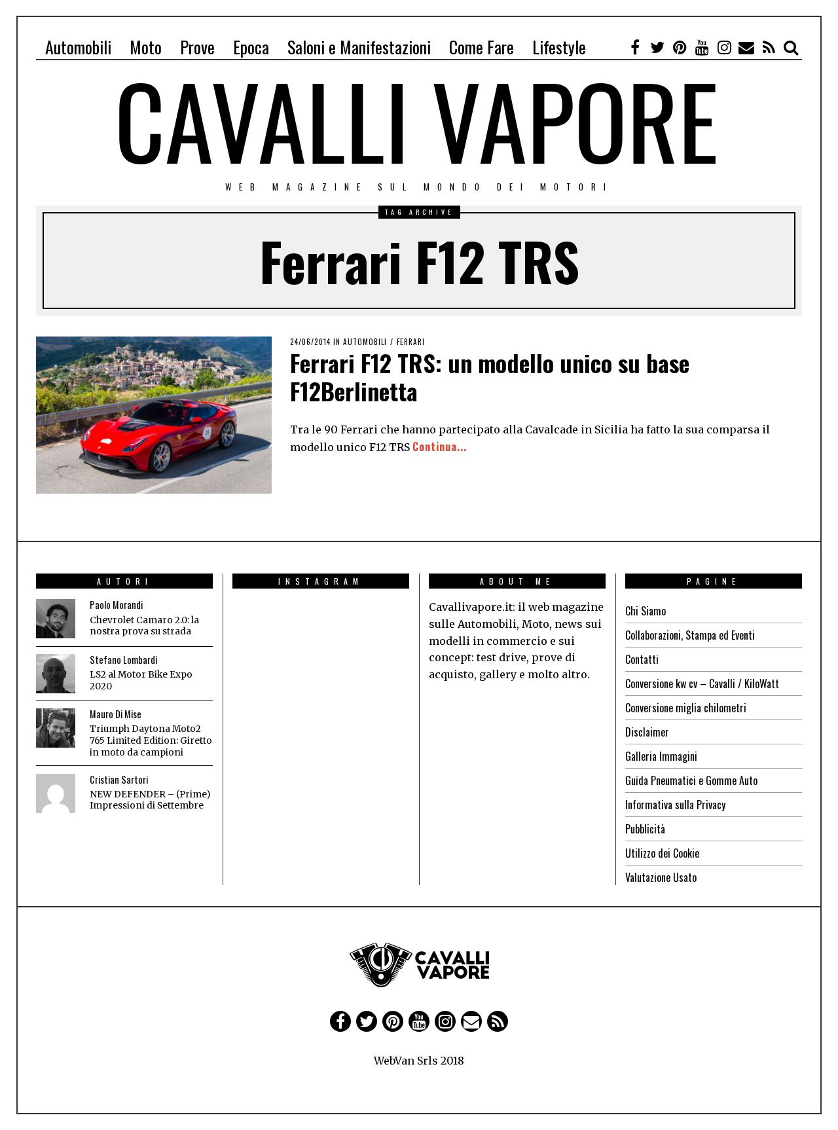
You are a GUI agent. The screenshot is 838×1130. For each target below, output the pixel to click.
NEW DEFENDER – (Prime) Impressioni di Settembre (150, 800)
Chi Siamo (645, 611)
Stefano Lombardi (123, 659)
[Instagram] (724, 47)
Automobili (78, 47)
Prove (197, 47)
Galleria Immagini (661, 756)
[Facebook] (635, 47)
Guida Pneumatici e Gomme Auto (691, 780)
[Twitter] (657, 47)
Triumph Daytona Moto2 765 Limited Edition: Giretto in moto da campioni (151, 740)
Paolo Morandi (116, 604)
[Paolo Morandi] (55, 618)
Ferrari (411, 342)
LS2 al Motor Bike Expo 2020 (141, 680)
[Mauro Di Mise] (55, 728)
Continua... (439, 446)
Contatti (642, 659)
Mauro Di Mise (115, 714)
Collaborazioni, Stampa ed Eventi (690, 635)
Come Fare (481, 47)
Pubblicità (645, 829)
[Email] (746, 47)
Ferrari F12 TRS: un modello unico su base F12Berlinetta (489, 376)
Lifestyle (559, 47)
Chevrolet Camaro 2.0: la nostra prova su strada (144, 626)
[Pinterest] (679, 47)
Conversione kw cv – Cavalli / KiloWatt (702, 683)
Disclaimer (647, 732)
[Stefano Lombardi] (55, 673)
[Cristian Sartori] (55, 793)
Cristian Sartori (119, 779)
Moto (146, 47)
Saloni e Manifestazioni (359, 47)
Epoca (251, 47)
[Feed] (768, 47)
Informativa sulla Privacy (675, 804)
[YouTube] (702, 47)
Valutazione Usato (661, 877)
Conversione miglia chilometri (685, 708)
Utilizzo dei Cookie (662, 853)
